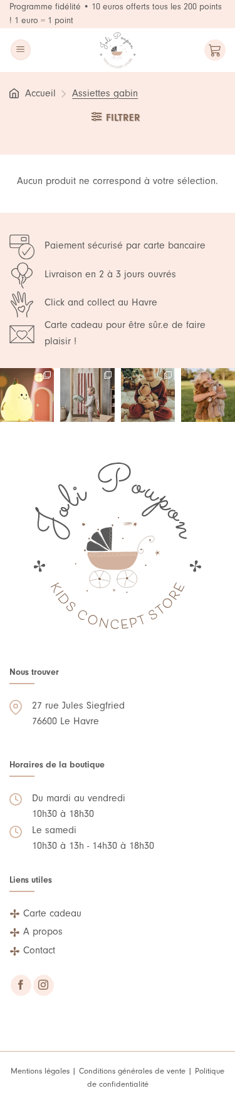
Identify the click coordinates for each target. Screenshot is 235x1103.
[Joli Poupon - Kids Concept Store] (118, 50)
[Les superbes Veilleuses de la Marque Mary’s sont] (27, 395)
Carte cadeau (52, 913)
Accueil (40, 93)
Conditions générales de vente (132, 1070)
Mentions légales (40, 1070)
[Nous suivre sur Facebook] (21, 985)
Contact (39, 950)
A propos (43, 931)
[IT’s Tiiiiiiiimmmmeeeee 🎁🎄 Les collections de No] (148, 395)
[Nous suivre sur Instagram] (43, 985)
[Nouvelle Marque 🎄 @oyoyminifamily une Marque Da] (87, 395)
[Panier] (215, 50)
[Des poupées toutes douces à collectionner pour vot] (208, 395)
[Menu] (21, 49)
